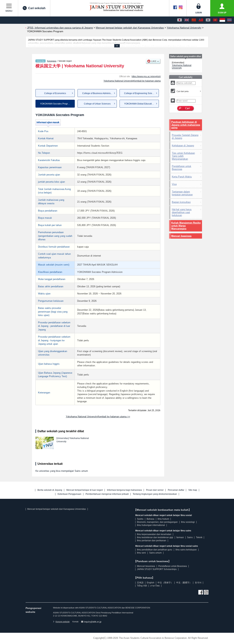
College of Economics (55, 93)
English (150, 582)
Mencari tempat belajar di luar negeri (84, 490)
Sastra (140, 519)
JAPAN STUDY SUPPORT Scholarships (157, 569)
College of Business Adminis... (97, 93)
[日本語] (179, 20)
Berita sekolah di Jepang (49, 490)
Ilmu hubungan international (151, 525)
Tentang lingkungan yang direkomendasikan (155, 494)
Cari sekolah (37, 8)
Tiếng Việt (142, 585)
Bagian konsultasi (181, 202)
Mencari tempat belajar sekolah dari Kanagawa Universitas (56, 509)
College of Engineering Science (140, 93)
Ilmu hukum (163, 519)
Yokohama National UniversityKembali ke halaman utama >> (98, 416)
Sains (190, 537)
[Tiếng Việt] (215, 20)
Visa (174, 184)
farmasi (180, 537)
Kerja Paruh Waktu (182, 176)
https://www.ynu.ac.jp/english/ (146, 76)
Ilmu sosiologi (188, 522)
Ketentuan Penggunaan (69, 494)
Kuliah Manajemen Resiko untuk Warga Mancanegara (186, 225)
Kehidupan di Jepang (183, 145)
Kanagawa (51, 61)
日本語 (140, 582)
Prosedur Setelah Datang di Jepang (185, 136)
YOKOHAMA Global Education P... (141, 103)
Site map (192, 490)
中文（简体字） (165, 582)
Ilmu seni (141, 553)
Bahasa (150, 519)
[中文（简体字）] (194, 20)
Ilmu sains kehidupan (186, 549)
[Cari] (185, 108)
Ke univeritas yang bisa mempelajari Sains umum (61, 471)
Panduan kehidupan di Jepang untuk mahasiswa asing (185, 125)
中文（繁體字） (184, 582)
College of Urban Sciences (97, 103)
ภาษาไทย (155, 585)
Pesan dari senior (155, 490)
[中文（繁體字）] (201, 20)
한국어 (198, 582)
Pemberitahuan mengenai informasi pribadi (107, 494)
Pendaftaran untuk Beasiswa (181, 168)
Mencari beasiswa (181, 236)
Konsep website (63, 621)
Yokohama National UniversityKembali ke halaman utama (132, 81)
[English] (186, 20)
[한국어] (208, 20)
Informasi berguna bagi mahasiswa (124, 490)
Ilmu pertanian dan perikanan (151, 540)
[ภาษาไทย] (229, 20)
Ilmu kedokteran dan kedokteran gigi (155, 537)
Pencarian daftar (176, 490)
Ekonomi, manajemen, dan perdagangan (157, 522)
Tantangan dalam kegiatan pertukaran (182, 193)
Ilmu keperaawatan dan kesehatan (154, 534)
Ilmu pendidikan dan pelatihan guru (154, 549)
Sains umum (155, 553)
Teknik (199, 537)
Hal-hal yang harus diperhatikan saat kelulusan (182, 212)
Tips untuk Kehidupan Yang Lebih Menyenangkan (183, 156)
